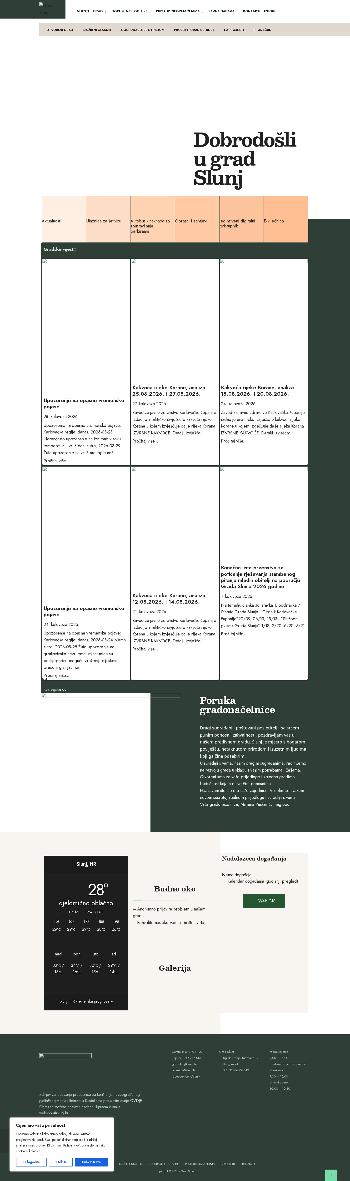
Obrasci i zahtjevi (191, 221)
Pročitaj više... (56, 461)
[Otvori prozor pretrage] (308, 29)
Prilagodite (31, 1162)
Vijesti (83, 11)
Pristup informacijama (178, 11)
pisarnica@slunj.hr (184, 1070)
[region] (62, 1144)
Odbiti (61, 1162)
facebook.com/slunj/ (186, 1076)
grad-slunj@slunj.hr (184, 1064)
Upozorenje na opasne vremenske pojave (84, 403)
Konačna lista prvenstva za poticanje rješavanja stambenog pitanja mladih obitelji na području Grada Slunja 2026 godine (260, 577)
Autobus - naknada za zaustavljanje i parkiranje (150, 226)
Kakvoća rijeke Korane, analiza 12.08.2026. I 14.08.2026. (168, 598)
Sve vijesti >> (55, 690)
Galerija (175, 968)
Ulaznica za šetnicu (103, 221)
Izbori (269, 11)
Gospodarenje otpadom (143, 30)
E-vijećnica (274, 221)
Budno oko (174, 888)
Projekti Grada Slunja (194, 30)
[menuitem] (100, 10)
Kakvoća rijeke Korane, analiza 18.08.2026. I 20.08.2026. (257, 390)
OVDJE (136, 1100)
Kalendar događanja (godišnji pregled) (263, 881)
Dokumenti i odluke (129, 11)
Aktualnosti (51, 221)
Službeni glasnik (97, 30)
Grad (98, 11)
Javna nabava (221, 11)
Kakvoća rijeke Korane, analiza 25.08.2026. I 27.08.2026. (168, 390)
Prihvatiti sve (91, 1162)
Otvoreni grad (59, 30)
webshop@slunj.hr (53, 1113)
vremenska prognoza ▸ (86, 1001)
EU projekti (234, 30)
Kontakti (251, 11)
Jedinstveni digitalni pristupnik (237, 223)
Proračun (262, 30)
